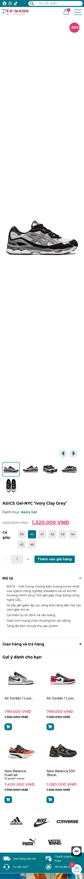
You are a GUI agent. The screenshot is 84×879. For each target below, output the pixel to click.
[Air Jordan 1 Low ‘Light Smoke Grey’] (21, 679)
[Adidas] (16, 821)
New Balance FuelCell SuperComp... (15, 775)
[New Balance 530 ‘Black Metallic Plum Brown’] (63, 751)
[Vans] (55, 842)
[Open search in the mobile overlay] (55, 3)
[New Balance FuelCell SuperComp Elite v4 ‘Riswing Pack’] (21, 751)
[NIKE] (42, 821)
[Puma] (29, 842)
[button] (63, 454)
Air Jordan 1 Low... (18, 698)
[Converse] (68, 821)
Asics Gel (29, 512)
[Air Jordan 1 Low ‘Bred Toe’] (63, 679)
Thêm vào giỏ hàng (55, 559)
